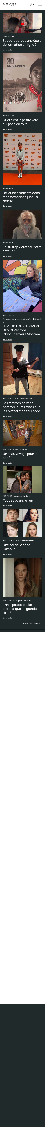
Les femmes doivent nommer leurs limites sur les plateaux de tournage (21, 407)
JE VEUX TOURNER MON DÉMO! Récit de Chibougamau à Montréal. (22, 330)
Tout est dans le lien (18, 500)
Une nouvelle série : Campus (17, 547)
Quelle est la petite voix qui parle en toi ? (20, 122)
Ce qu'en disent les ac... (13, 319)
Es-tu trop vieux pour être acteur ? (22, 249)
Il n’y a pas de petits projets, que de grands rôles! (20, 608)
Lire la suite (7, 50)
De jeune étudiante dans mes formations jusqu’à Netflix (21, 197)
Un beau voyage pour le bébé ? (20, 455)
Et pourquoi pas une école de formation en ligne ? (22, 42)
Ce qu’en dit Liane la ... (23, 398)
